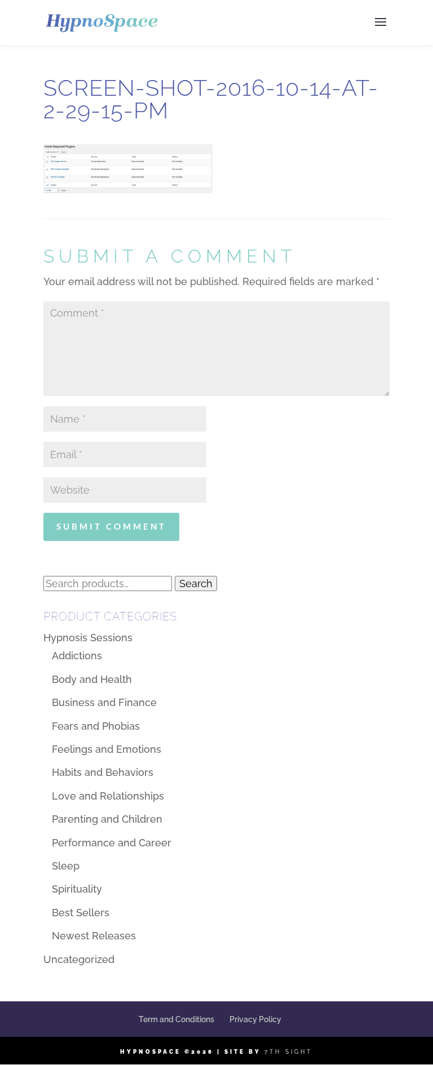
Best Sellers (80, 912)
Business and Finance (104, 702)
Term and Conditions (176, 1019)
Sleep (65, 866)
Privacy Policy (255, 1019)
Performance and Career (111, 843)
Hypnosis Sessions (87, 638)
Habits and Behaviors (102, 772)
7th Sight (288, 1052)
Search (196, 583)
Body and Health (92, 679)
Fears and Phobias (96, 726)
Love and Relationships (108, 796)
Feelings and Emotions (106, 749)
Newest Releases (94, 936)
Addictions (77, 656)
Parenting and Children (107, 819)
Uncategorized (78, 959)
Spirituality (77, 889)
